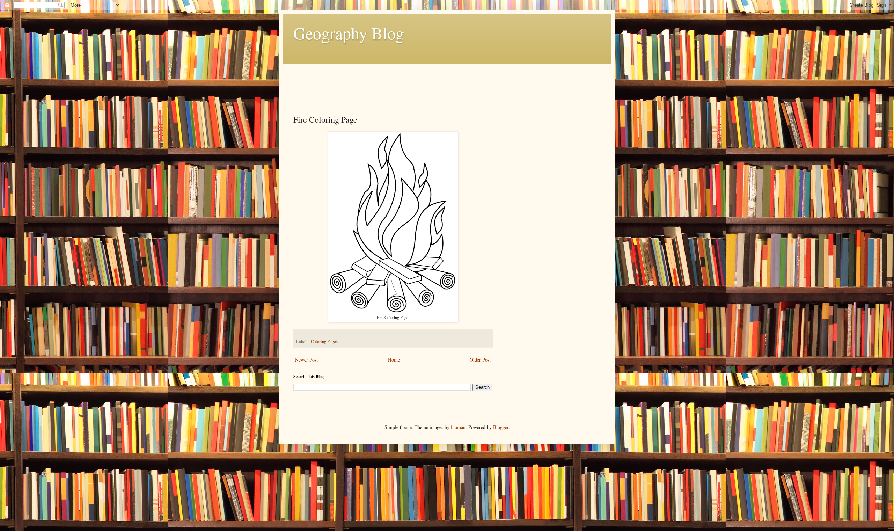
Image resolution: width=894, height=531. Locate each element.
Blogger (500, 427)
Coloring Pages (324, 341)
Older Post (480, 359)
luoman (458, 427)
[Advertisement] (420, 79)
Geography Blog (348, 33)
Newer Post (306, 359)
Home (394, 359)
